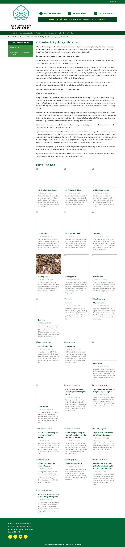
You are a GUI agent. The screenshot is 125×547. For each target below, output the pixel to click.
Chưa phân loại (14, 47)
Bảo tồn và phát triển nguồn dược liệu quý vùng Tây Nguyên (48, 435)
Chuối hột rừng (43, 277)
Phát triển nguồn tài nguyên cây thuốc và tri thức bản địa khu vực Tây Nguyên (75, 435)
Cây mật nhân (42, 233)
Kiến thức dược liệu (26, 33)
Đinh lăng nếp (70, 346)
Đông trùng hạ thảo (45, 346)
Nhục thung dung (99, 303)
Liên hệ (61, 33)
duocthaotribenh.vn (62, 544)
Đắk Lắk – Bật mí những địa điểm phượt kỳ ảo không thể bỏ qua (75, 392)
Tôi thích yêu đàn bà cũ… (74, 464)
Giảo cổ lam (97, 363)
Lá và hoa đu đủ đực (72, 233)
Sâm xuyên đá (43, 407)
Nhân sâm (41, 320)
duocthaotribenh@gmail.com (21, 526)
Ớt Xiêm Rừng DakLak (101, 190)
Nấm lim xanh (98, 277)
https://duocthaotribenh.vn (22, 523)
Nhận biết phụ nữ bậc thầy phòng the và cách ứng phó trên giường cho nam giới (103, 466)
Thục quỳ (96, 233)
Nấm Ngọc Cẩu (70, 277)
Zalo (20, 537)
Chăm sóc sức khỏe (50, 33)
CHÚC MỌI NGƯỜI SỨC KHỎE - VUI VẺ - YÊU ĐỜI (20, 53)
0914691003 (17, 532)
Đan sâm (68, 303)
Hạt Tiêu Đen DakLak (73, 190)
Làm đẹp (38, 33)
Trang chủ (13, 33)
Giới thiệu (69, 33)
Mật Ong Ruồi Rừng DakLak (47, 190)
